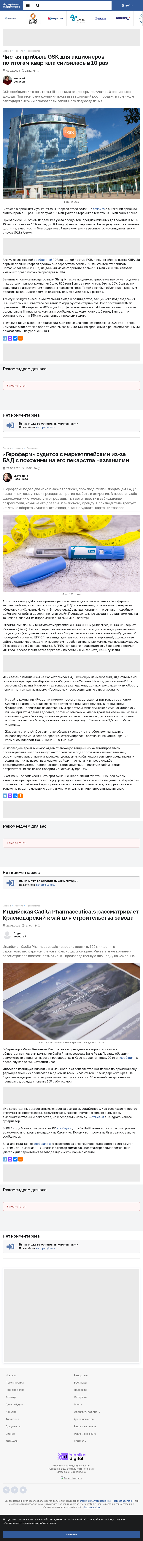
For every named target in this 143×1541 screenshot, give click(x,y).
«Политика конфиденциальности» (71, 1465)
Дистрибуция (14, 1404)
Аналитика (12, 1419)
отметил (97, 1117)
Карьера (11, 1411)
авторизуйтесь (45, 427)
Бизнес (10, 1433)
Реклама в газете (85, 1426)
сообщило (64, 1128)
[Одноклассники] (20, 338)
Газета (78, 1404)
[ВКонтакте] (15, 338)
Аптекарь (12, 1441)
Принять (71, 1534)
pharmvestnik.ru (91, 1507)
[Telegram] (5, 338)
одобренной (43, 260)
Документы (13, 1426)
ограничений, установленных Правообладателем (107, 1500)
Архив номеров (84, 1419)
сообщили (127, 1057)
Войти (129, 5)
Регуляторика (15, 1382)
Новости (19, 51)
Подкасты (80, 1389)
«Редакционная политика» (71, 1472)
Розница (11, 1397)
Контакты (80, 1441)
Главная (7, 51)
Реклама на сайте (85, 1433)
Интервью (80, 1397)
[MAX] (10, 338)
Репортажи (81, 1375)
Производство (33, 51)
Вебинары (80, 1382)
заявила (99, 209)
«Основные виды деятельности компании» (71, 1468)
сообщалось (43, 1144)
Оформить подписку (87, 1411)
